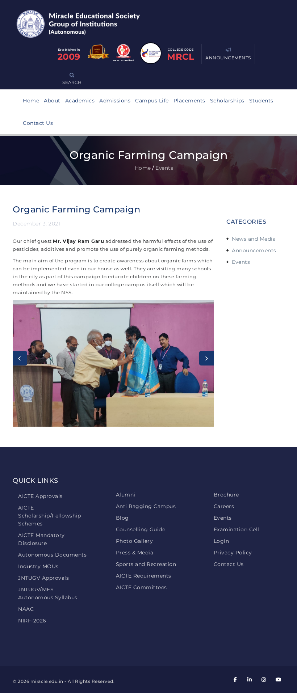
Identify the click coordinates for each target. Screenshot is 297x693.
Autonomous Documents (52, 555)
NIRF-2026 (32, 620)
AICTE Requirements (143, 575)
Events (241, 262)
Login (221, 541)
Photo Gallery (134, 541)
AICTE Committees (141, 587)
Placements (189, 100)
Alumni (125, 494)
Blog (122, 518)
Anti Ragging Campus (146, 506)
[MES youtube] (278, 679)
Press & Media (135, 552)
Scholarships (227, 100)
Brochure (226, 494)
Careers (224, 506)
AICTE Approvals (40, 496)
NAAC (26, 609)
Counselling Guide (141, 529)
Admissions (114, 100)
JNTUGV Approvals (43, 578)
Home (31, 100)
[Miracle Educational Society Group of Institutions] (85, 23)
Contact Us (38, 123)
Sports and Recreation (146, 564)
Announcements (254, 250)
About (52, 100)
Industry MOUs (38, 566)
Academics (80, 100)
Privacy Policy (233, 552)
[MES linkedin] (249, 679)
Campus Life (152, 100)
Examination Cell (236, 529)
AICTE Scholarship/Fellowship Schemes (49, 515)
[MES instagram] (264, 679)
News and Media (254, 239)
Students (261, 100)
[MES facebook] (235, 679)
